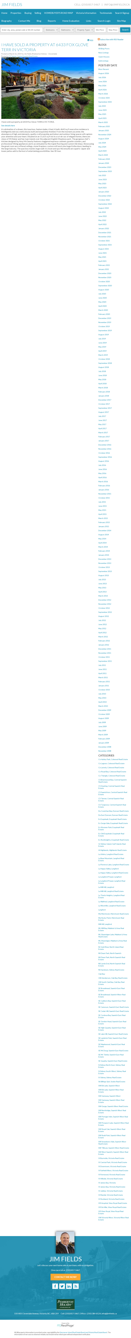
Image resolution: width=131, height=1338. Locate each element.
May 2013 (102, 588)
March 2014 (103, 547)
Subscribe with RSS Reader (112, 39)
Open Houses (104, 57)
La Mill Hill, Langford (106, 887)
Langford (102, 910)
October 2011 (104, 657)
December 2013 (104, 559)
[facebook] (55, 1286)
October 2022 (104, 200)
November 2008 (104, 751)
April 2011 (102, 673)
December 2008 (104, 747)
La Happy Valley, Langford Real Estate (113, 873)
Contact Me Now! (65, 1277)
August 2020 (103, 290)
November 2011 (104, 653)
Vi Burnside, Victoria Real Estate (111, 1158)
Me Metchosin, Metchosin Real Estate (113, 914)
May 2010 (102, 698)
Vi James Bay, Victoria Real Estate (111, 1187)
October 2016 (104, 453)
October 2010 (104, 690)
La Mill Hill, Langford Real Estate (111, 891)
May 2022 (102, 220)
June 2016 (102, 469)
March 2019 (103, 355)
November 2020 (104, 277)
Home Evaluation (70, 20)
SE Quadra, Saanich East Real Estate (112, 1061)
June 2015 (102, 506)
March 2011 (103, 677)
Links (88, 20)
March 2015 (103, 518)
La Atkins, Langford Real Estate (110, 854)
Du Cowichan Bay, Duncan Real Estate (113, 811)
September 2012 (105, 612)
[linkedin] (69, 1286)
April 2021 (102, 261)
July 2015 (102, 502)
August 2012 (103, 616)
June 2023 (102, 179)
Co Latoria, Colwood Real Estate (111, 767)
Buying (27, 12)
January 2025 (103, 130)
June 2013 (102, 583)
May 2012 (102, 628)
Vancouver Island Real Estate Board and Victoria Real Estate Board (83, 1332)
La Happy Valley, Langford (108, 869)
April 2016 (102, 477)
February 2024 (104, 159)
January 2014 (103, 555)
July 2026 (102, 77)
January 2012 (103, 645)
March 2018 (103, 388)
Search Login (104, 20)
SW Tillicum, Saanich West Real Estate (113, 1148)
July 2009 (102, 722)
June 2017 (102, 420)
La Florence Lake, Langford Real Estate (113, 864)
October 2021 (104, 241)
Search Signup (122, 12)
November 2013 (104, 563)
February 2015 (104, 522)
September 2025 (105, 102)
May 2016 (102, 473)
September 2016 (105, 457)
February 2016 (104, 485)
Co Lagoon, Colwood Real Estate (111, 763)
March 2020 (103, 310)
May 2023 (102, 183)
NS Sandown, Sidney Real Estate (111, 970)
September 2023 (105, 171)
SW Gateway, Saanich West (109, 1096)
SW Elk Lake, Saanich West (109, 1086)
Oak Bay (101, 974)
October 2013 (104, 567)
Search (125, 30)
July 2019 (102, 339)
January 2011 (103, 685)
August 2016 (103, 461)
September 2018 (105, 363)
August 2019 (103, 334)
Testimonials (106, 12)
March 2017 (103, 432)
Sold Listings (103, 61)
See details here (8, 125)
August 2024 (103, 139)
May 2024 (102, 147)
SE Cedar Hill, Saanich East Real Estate (113, 1011)
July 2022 (102, 212)
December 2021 (104, 232)
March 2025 (103, 122)
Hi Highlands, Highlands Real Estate (112, 850)
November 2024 (104, 134)
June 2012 (102, 624)
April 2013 (102, 592)
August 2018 (103, 367)
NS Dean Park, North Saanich (109, 953)
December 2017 (104, 400)
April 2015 (102, 514)
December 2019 (104, 318)
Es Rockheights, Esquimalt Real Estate (113, 840)
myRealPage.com (65, 1326)
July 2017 (102, 416)
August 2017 (103, 412)
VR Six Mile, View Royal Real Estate (112, 1207)
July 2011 (102, 665)
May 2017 (102, 424)
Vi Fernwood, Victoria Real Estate (111, 1174)
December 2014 (104, 530)
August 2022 (103, 208)
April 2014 (102, 543)
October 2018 (104, 359)
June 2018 (102, 375)
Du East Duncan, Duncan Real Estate (113, 815)
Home (4, 12)
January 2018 (103, 396)
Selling (38, 12)
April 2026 (102, 90)
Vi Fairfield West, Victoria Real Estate (113, 1170)
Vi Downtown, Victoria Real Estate (112, 1166)
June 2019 (102, 343)
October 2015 (104, 498)
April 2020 (102, 306)
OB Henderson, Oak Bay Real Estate (112, 978)
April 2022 (102, 224)
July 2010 (102, 694)
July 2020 (102, 294)
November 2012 (104, 604)
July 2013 (102, 579)
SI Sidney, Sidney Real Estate (109, 1077)
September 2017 (105, 408)
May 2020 (102, 302)
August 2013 (103, 575)
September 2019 (105, 330)
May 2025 (102, 114)
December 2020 (104, 273)
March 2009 (103, 734)
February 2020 (104, 314)
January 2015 (103, 526)
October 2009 (104, 714)
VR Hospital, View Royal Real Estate (112, 1203)
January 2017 (103, 441)
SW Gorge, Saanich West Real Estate (113, 1106)
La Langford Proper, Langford (109, 877)
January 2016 (103, 490)
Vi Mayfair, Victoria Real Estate (110, 1195)
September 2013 (105, 571)
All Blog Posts (104, 48)
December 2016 (104, 445)
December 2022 (104, 196)
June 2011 (102, 669)
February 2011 (104, 681)
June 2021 (102, 253)
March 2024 (103, 155)
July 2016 (102, 465)
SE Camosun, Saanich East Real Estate (113, 1007)
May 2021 (102, 257)
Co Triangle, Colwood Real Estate (111, 776)
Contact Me (24, 20)
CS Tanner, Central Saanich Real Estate (23, 56)
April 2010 (102, 702)
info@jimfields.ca (117, 4)
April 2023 (102, 187)
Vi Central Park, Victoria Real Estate (112, 1162)
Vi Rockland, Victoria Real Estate (111, 1199)
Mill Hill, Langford (105, 924)
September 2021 (105, 245)
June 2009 (102, 726)
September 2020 (105, 285)
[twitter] (62, 1286)
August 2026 (103, 73)
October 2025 (104, 98)
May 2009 (102, 730)
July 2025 (102, 106)
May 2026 (102, 85)
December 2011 (104, 649)
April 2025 (102, 118)
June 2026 (102, 81)
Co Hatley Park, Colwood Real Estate (113, 759)
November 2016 (104, 449)
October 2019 (104, 326)
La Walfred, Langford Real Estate (111, 901)
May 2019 (102, 347)
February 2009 (104, 739)
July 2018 (102, 371)
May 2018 (102, 379)
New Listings (103, 53)
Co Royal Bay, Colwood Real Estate (112, 771)
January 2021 (103, 269)
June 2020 (102, 298)
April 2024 (102, 151)
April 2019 (102, 351)
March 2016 (103, 481)
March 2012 (103, 637)
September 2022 (105, 204)
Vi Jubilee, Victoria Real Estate (110, 1191)
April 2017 (102, 428)
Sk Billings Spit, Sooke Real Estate (111, 1081)
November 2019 (104, 322)
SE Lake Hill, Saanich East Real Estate (113, 1034)
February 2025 (104, 126)
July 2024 (102, 143)
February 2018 (104, 392)
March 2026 (103, 94)
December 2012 (104, 600)
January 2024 (103, 163)
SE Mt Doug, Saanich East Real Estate (113, 1050)
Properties (15, 12)
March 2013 (103, 596)
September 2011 (105, 661)
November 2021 (104, 236)
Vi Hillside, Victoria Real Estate (110, 1179)
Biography (6, 20)
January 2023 (103, 192)
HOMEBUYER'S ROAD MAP (58, 12)
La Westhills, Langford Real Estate (112, 906)
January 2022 (103, 228)
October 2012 (104, 608)
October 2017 (104, 404)
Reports (52, 20)
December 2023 (104, 167)
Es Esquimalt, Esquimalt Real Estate (112, 819)
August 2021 (103, 249)
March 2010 (103, 706)
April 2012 (102, 632)
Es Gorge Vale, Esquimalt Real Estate (113, 823)
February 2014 (104, 551)
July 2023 (102, 175)
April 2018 (102, 383)
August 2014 (103, 534)
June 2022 (102, 216)
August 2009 (103, 718)
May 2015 (102, 510)
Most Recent (103, 69)
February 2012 (104, 641)
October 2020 (104, 281)
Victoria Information (86, 12)
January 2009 (103, 743)
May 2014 (102, 539)
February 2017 (104, 436)
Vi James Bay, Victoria (107, 1183)
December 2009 (104, 710)
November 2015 (104, 494)
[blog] (76, 1286)
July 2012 (102, 620)
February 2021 (104, 265)
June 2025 (102, 110)
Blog (39, 20)
